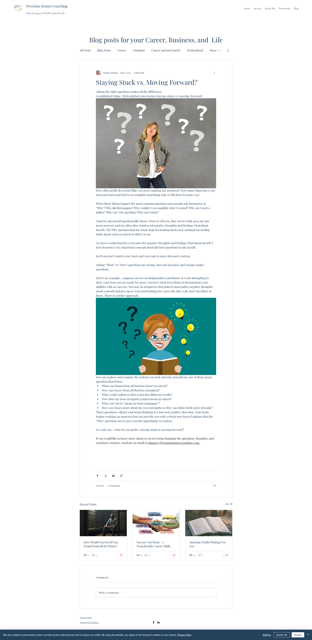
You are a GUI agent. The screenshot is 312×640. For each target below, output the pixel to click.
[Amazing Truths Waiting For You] (208, 523)
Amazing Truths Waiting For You (207, 544)
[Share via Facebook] (97, 475)
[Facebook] (153, 622)
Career (121, 50)
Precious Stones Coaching (47, 6)
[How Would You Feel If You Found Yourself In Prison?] (103, 523)
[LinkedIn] (158, 622)
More (213, 50)
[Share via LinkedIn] (113, 475)
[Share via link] (121, 475)
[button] (228, 50)
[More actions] (214, 73)
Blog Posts (104, 50)
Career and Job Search (165, 50)
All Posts (85, 50)
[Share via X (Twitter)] (105, 475)
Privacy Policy (184, 634)
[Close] (308, 634)
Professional (195, 50)
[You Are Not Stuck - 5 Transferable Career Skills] (156, 523)
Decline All (281, 634)
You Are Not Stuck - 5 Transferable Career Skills (153, 544)
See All (229, 503)
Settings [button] (267, 634)
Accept (297, 634)
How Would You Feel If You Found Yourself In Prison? (101, 544)
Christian (139, 50)
